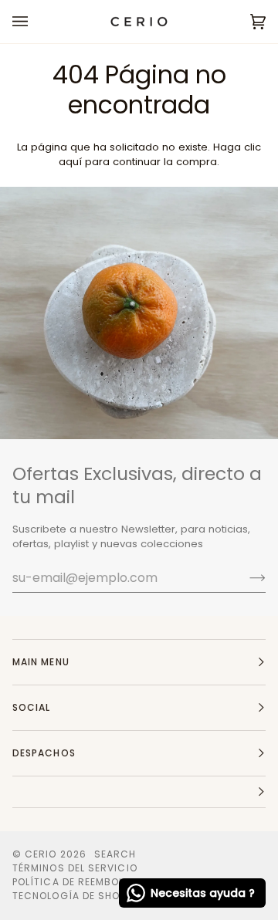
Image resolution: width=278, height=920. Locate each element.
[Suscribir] (245, 577)
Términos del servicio (74, 867)
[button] (139, 792)
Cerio (40, 854)
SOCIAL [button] (31, 707)
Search (115, 854)
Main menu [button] (41, 661)
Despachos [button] (44, 752)
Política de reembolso (75, 881)
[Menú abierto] (35, 21)
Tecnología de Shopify (76, 895)
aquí (70, 161)
